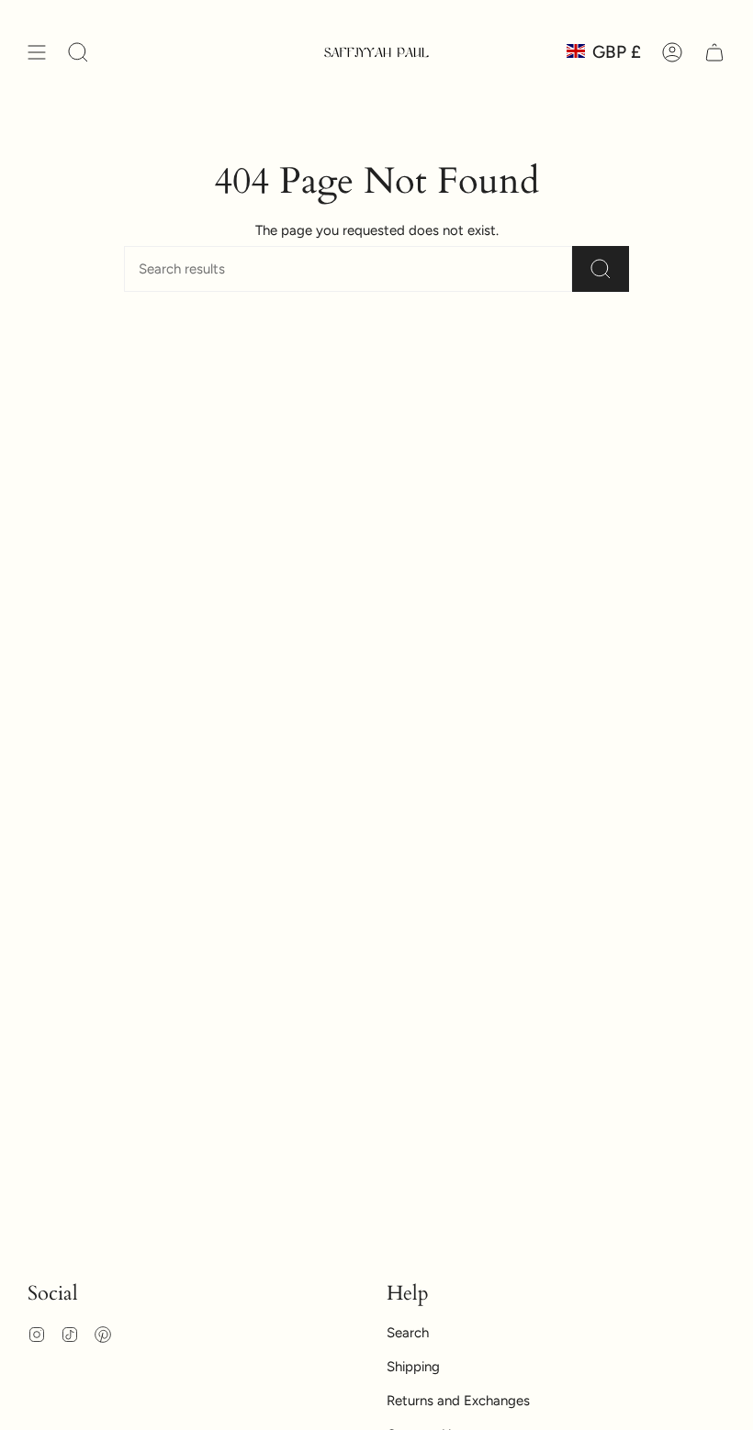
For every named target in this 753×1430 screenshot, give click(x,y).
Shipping (413, 1366)
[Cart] (714, 52)
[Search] (600, 269)
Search (408, 1332)
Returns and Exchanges (458, 1400)
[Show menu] (36, 52)
